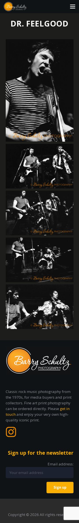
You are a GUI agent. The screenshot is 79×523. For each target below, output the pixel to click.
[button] (72, 6)
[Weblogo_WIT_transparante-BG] (15, 7)
